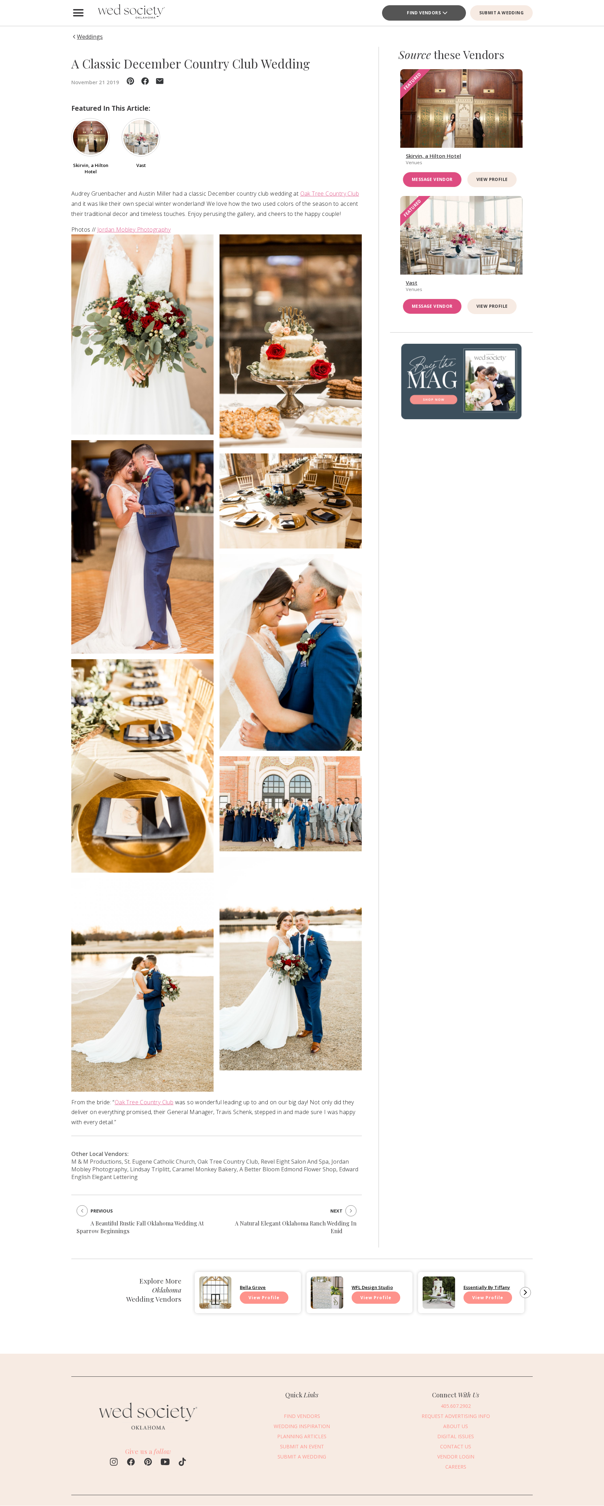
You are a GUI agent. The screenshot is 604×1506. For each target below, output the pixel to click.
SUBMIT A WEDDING (501, 13)
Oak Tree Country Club (329, 193)
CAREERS (455, 1466)
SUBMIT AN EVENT (302, 1446)
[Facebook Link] (130, 1463)
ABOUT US (455, 1426)
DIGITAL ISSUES (455, 1436)
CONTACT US (455, 1446)
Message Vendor (432, 179)
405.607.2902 (456, 1406)
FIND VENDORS (424, 13)
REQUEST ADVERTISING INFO (456, 1416)
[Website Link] (148, 1433)
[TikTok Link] (182, 1463)
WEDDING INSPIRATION (302, 1426)
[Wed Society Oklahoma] (131, 12)
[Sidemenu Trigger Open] (78, 13)
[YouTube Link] (165, 1463)
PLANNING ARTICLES (301, 1436)
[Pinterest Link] (148, 1463)
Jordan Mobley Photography (134, 229)
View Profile (492, 179)
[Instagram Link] (113, 1463)
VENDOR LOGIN (455, 1456)
